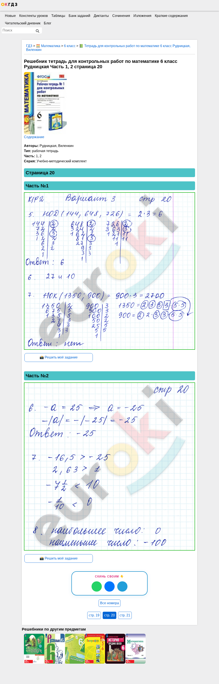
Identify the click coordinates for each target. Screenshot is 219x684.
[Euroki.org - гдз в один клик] (9, 5)
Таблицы (58, 16)
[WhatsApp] (97, 586)
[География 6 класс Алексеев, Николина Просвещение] (95, 649)
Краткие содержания (171, 16)
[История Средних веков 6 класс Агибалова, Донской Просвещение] (115, 649)
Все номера (109, 603)
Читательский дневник (22, 23)
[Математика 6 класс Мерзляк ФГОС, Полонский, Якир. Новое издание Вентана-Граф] (75, 649)
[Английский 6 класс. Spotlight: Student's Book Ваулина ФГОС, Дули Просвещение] (34, 649)
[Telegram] (122, 586)
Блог (47, 23)
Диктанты (101, 16)
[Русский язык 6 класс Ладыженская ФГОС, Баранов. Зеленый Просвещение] (54, 649)
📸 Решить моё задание (59, 357)
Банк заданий (79, 16)
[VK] (109, 586)
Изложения (142, 16)
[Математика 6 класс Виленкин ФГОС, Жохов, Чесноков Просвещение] (135, 649)
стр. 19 (94, 615)
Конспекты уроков (33, 16)
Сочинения (121, 16)
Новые (10, 16)
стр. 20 (109, 615)
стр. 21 (125, 615)
